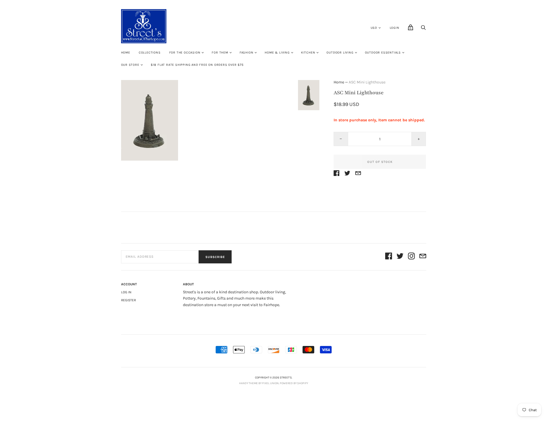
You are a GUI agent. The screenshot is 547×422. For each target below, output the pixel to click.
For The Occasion (185, 52)
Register (128, 300)
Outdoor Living (339, 52)
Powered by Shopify (294, 383)
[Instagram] (411, 257)
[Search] (423, 29)
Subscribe (215, 257)
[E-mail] (422, 257)
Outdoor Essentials (383, 52)
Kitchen (308, 52)
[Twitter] (400, 257)
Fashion (247, 52)
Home (125, 52)
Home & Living (277, 52)
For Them (220, 52)
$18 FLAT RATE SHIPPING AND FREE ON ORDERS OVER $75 (197, 65)
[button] (308, 95)
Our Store (130, 65)
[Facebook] (388, 257)
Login (394, 28)
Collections (150, 52)
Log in (126, 292)
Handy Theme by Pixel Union (259, 383)
